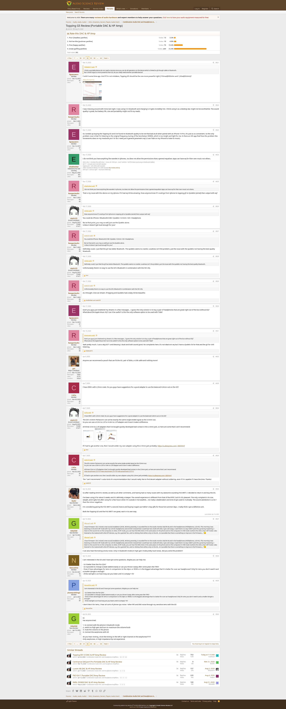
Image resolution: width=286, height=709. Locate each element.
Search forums (79, 12)
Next (105, 58)
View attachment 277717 (126, 471)
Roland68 (212, 684)
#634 (217, 408)
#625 (217, 181)
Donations (134, 8)
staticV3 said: (88, 236)
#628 (217, 256)
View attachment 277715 (92, 471)
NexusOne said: (89, 585)
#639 (217, 581)
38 (126, 657)
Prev (70, 58)
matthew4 (211, 657)
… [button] (77, 58)
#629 (217, 281)
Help (214, 701)
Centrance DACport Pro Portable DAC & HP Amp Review (97, 661)
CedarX (212, 677)
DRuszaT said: (88, 523)
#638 (217, 556)
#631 (217, 331)
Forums (110, 8)
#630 (217, 306)
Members (145, 8)
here (168, 17)
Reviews (86, 8)
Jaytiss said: (88, 211)
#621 (217, 63)
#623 (217, 130)
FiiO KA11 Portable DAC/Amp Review (89, 675)
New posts (69, 12)
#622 (217, 105)
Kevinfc (212, 664)
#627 (217, 231)
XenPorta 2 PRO (134, 707)
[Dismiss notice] (218, 17)
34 (94, 58)
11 (123, 678)
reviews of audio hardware (106, 17)
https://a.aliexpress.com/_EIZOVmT (171, 446)
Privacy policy (207, 701)
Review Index (98, 8)
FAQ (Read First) (74, 8)
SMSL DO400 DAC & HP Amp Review (88, 682)
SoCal (78, 378)
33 (91, 58)
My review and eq (114, 168)
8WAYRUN (153, 707)
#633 (217, 383)
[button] (126, 8)
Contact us (185, 701)
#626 (217, 206)
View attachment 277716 (109, 471)
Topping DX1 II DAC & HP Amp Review (89, 655)
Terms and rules (195, 701)
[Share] (213, 62)
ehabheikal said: (89, 186)
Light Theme (72, 701)
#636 (217, 489)
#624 (217, 155)
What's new (120, 8)
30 (80, 58)
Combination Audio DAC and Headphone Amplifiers (102, 657)
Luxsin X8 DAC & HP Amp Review (87, 668)
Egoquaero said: (89, 335)
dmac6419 (211, 670)
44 (101, 58)
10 (120, 678)
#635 (217, 456)
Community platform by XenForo (131, 705)
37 (123, 657)
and (93, 300)
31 (84, 58)
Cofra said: (87, 413)
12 (126, 678)
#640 (217, 614)
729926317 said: (89, 67)
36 (120, 657)
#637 (217, 519)
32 (87, 58)
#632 (217, 357)
